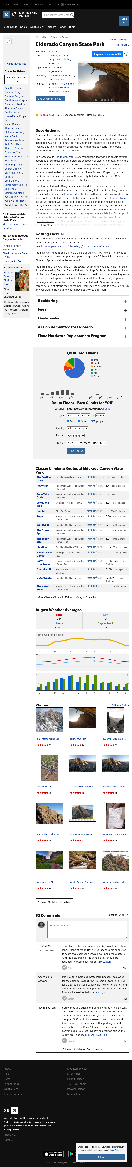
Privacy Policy (114, 1150)
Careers (8, 1139)
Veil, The (9, 188)
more (91, 1034)
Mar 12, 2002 (104, 961)
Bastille (59, 477)
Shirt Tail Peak (12, 172)
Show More (46, 224)
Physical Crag (12, 148)
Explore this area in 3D (107, 54)
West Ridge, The (14, 196)
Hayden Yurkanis (48, 1007)
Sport (83, 421)
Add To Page (121, 44)
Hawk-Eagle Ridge (15, 116)
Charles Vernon (56, 75)
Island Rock (11, 124)
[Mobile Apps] (72, 26)
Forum (62, 26)
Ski (51, 4)
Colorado (54, 37)
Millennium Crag (14, 132)
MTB (16, 4)
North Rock (11, 136)
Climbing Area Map (16, 63)
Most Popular (10, 224)
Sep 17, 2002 (102, 1034)
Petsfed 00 (44, 946)
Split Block (10, 180)
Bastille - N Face (73, 477)
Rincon (8, 160)
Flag (125, 968)
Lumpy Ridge (72, 193)
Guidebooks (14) (12, 261)
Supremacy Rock (14, 184)
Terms (73, 1162)
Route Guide (10, 26)
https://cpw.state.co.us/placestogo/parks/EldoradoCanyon (75, 246)
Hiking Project (75, 1078)
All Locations (42, 37)
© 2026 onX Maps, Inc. (57, 1162)
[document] (101, 1152)
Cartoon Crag (12, 96)
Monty (67, 87)
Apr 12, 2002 (102, 992)
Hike (26, 4)
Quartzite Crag (13, 152)
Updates (60, 79)
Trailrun (39, 4)
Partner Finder (12, 1083)
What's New (37, 26)
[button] (81, 82)
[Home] (22, 14)
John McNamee (66, 83)
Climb (6, 4)
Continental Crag (14, 100)
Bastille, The (11, 88)
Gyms (23, 26)
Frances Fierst (56, 87)
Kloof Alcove (11, 128)
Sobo (7, 176)
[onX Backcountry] (68, 4)
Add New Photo (120, 704)
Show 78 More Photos (54, 902)
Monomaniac (55, 91)
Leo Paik (53, 83)
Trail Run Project (76, 1083)
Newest (24, 224)
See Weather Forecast (50, 98)
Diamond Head (13, 104)
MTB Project (74, 1073)
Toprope (98, 421)
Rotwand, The (12, 164)
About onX (10, 1134)
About (7, 1068)
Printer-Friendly (12, 245)
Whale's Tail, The (14, 200)
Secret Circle (12, 168)
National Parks (75, 1093)
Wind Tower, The (14, 204)
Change (106, 408)
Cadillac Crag (12, 92)
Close (101, 1157)
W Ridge (60, 502)
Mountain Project (77, 1068)
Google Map (55, 59)
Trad (72, 421)
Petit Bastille (11, 144)
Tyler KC (67, 91)
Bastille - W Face (73, 547)
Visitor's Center (13, 192)
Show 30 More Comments (82, 1049)
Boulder (65, 37)
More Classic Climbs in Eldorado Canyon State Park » (69, 597)
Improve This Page (118, 39)
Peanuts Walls (12, 140)
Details (97, 114)
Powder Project (76, 1088)
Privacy (82, 1162)
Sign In (124, 20)
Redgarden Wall (13, 156)
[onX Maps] (11, 1112)
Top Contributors (13, 1093)
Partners (51, 26)
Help (6, 1073)
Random (7, 227)
